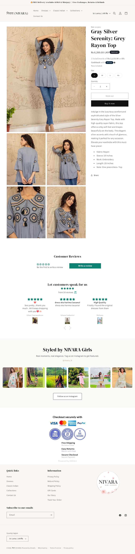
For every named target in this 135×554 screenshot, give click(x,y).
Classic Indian (12, 486)
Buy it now (110, 103)
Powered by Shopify (28, 548)
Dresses (10, 481)
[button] (46, 10)
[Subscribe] (51, 515)
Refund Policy (53, 481)
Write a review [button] (85, 265)
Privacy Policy (53, 476)
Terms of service (55, 548)
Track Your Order (55, 500)
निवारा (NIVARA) (16, 548)
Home (9, 476)
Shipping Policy (54, 486)
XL (119, 76)
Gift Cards (52, 490)
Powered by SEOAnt (67, 461)
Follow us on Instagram (67, 396)
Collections (11, 490)
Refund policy (42, 548)
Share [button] (96, 175)
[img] (67, 289)
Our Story (52, 495)
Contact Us (11, 495)
